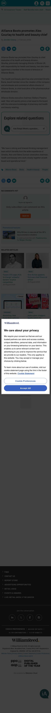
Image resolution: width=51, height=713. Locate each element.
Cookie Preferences (25, 380)
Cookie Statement (26, 373)
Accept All (25, 388)
